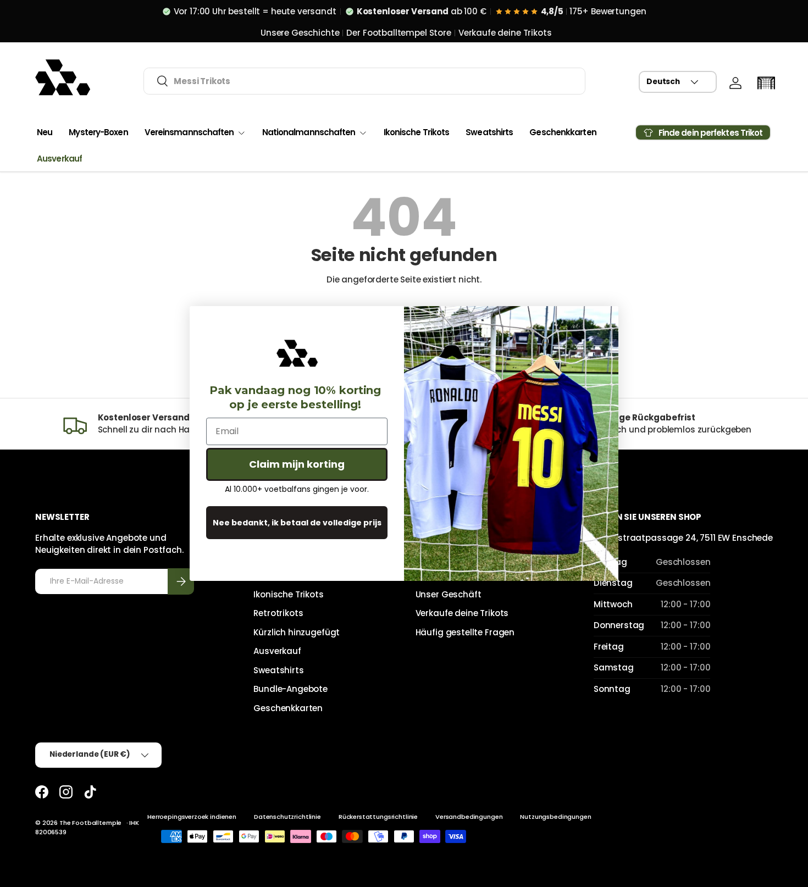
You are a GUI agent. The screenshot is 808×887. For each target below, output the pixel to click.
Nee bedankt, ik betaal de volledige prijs (297, 522)
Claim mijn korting (297, 464)
